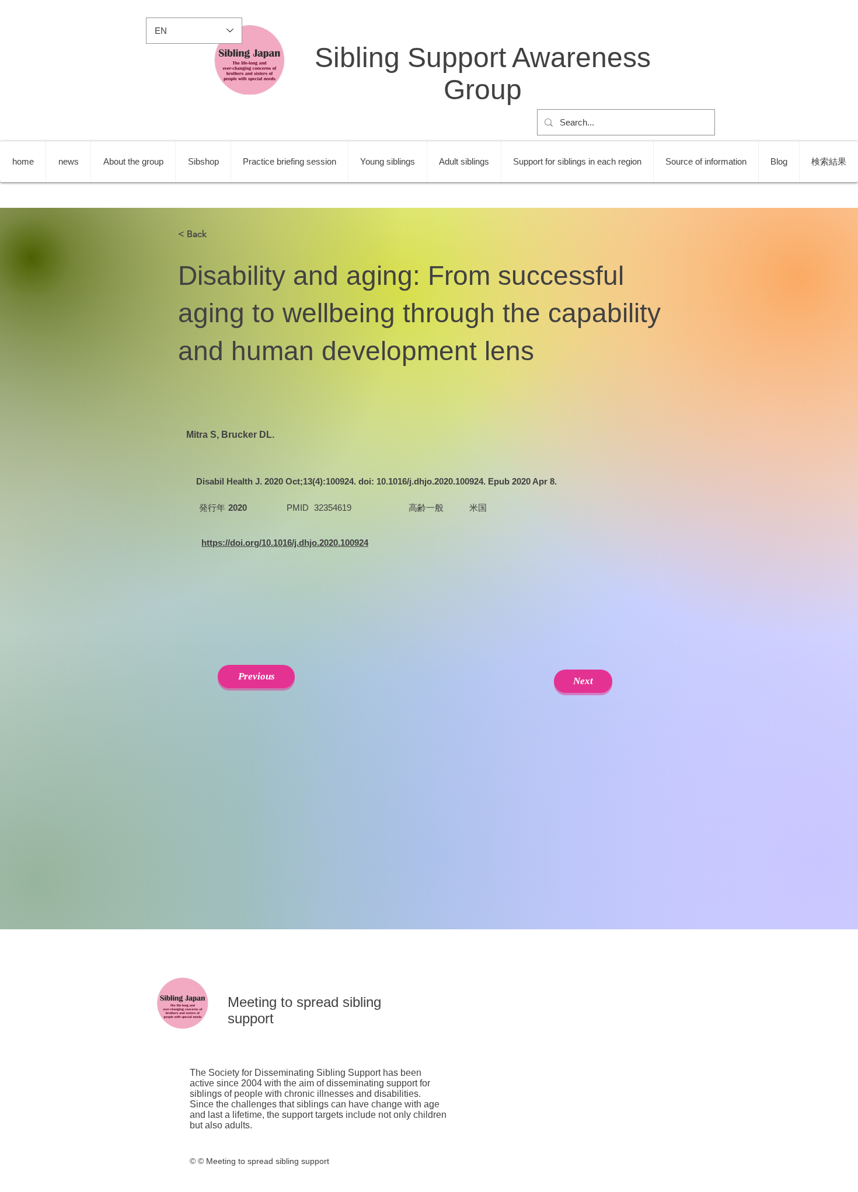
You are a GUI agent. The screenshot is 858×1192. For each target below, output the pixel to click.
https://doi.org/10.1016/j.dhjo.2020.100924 (284, 543)
